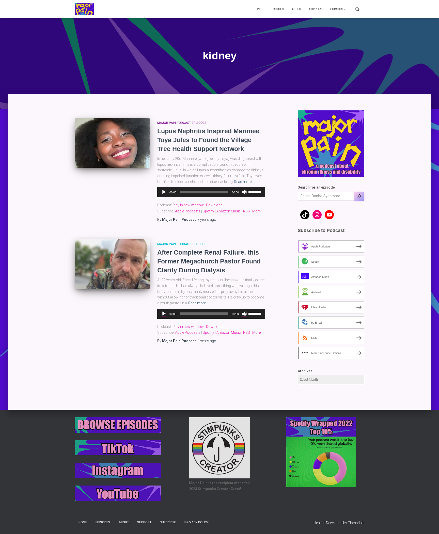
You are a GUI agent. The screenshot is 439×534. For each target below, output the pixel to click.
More (256, 211)
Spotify (208, 211)
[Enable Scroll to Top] (428, 524)
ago (206, 220)
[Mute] (244, 192)
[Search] (359, 196)
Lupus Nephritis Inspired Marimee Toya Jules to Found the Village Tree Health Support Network (208, 139)
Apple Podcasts (187, 211)
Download (214, 205)
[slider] (255, 191)
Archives (305, 371)
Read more (243, 182)
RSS (246, 211)
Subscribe (338, 9)
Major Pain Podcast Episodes (182, 123)
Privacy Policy (196, 522)
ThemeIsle (356, 523)
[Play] (163, 192)
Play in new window (188, 205)
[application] (211, 192)
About (296, 9)
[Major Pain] (84, 9)
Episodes (277, 9)
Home (258, 9)
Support (316, 9)
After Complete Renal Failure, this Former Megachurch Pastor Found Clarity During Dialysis (209, 261)
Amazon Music (228, 211)
